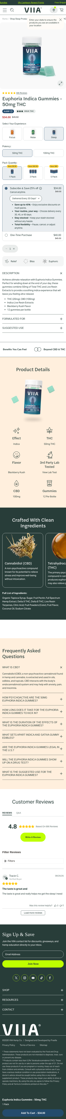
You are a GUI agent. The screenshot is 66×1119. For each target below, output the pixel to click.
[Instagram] (24, 977)
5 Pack (54, 176)
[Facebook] (50, 977)
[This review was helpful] (55, 905)
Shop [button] (5, 990)
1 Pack (12, 176)
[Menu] (5, 9)
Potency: (6, 146)
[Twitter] (16, 977)
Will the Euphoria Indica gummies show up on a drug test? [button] (29, 761)
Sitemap (43, 1045)
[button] (12, 10)
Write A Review (33, 837)
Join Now (33, 964)
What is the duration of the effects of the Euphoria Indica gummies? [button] (29, 724)
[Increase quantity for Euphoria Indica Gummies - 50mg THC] (15, 248)
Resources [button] (10, 1000)
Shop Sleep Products (19, 19)
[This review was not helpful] (61, 905)
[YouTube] (33, 977)
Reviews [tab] (7, 813)
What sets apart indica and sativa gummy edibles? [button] (30, 736)
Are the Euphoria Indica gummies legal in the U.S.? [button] (30, 749)
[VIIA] (33, 10)
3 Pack (33, 176)
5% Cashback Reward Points (26, 2)
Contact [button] (8, 1009)
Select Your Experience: (14, 123)
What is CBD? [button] (11, 667)
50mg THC (17, 153)
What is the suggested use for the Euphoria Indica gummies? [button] (27, 773)
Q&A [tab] (18, 813)
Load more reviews (33, 912)
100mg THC (48, 153)
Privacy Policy (8, 1045)
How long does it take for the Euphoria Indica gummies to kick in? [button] (30, 711)
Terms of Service (27, 1045)
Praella (54, 1040)
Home (5, 19)
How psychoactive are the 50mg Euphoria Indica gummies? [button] (24, 699)
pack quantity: (9, 162)
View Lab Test (49, 472)
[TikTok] (41, 977)
